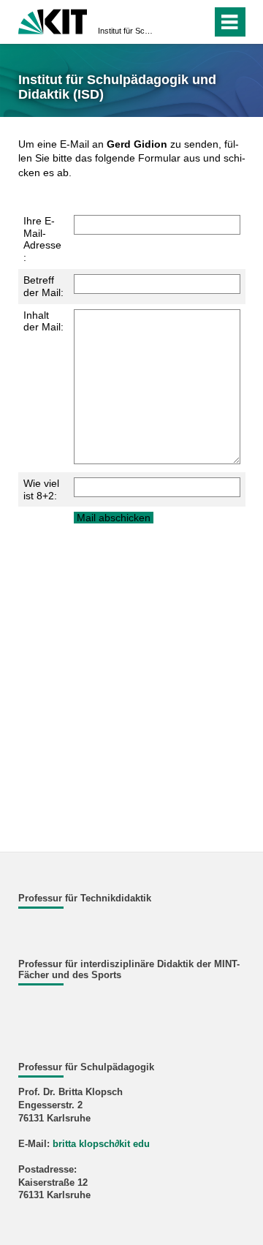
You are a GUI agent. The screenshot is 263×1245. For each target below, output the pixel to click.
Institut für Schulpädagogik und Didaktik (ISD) (127, 30)
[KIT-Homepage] (53, 20)
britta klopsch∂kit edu (101, 1144)
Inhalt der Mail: (43, 321)
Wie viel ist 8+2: (41, 489)
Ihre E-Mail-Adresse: (42, 239)
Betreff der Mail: (43, 286)
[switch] (174, 22)
